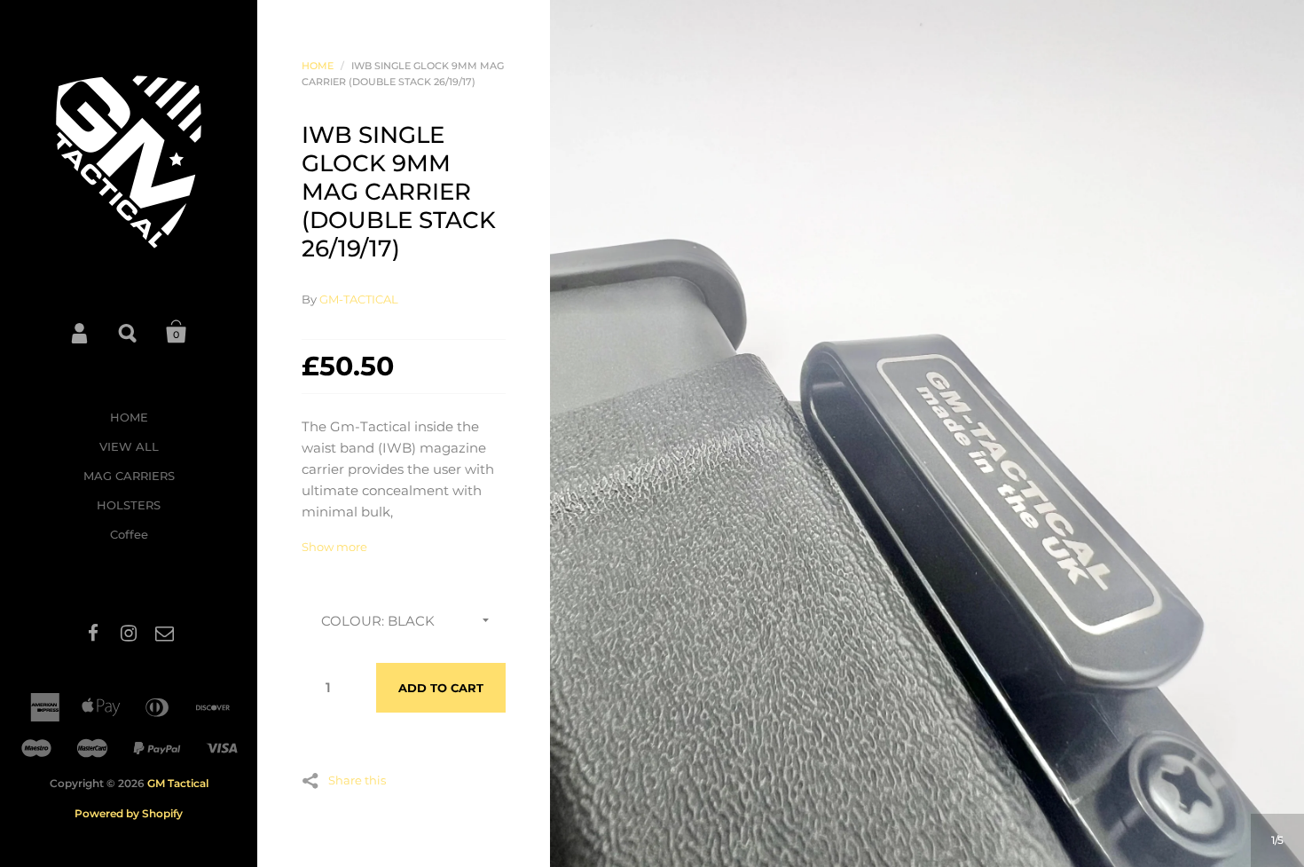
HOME (129, 417)
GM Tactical (177, 783)
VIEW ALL (129, 446)
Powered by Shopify (129, 813)
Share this (357, 779)
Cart (176, 332)
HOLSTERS (129, 505)
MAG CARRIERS (129, 476)
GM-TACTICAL (358, 299)
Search (129, 332)
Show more (334, 547)
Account (81, 332)
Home (318, 65)
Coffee (129, 534)
